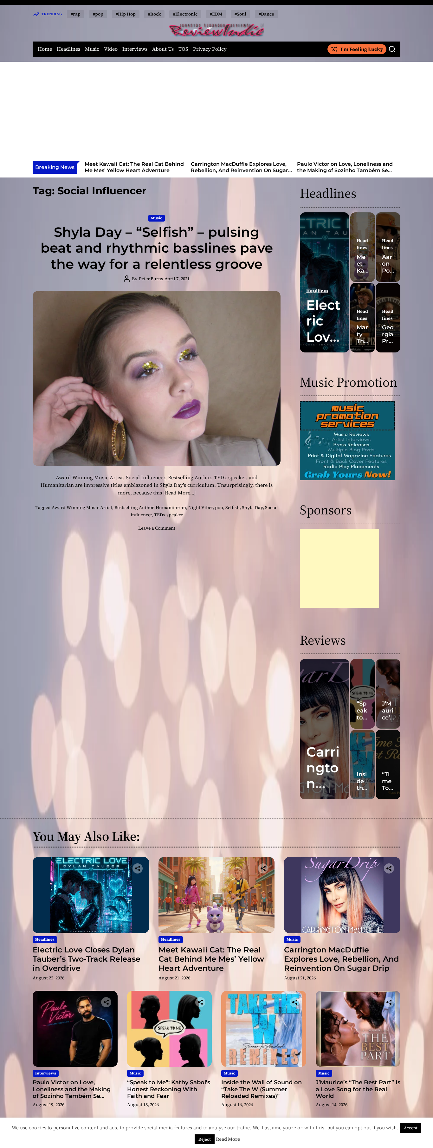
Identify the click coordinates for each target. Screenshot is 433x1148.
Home (45, 49)
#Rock (154, 14)
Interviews (134, 49)
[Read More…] (179, 492)
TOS (183, 49)
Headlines (68, 49)
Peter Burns (151, 278)
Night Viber (200, 507)
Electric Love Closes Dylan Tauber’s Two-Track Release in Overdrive (86, 959)
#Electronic (185, 14)
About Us (163, 49)
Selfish (232, 507)
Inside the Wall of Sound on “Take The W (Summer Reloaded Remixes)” (261, 1089)
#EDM (216, 14)
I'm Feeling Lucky (361, 49)
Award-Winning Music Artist (82, 507)
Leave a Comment (156, 528)
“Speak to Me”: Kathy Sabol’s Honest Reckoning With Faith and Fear (356, 167)
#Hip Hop (126, 14)
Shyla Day (252, 507)
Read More (228, 1139)
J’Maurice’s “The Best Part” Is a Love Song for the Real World (358, 1089)
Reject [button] (204, 1139)
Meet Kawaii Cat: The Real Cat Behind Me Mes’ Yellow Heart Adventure (211, 959)
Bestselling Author (133, 507)
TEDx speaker (168, 515)
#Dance (266, 14)
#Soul (240, 14)
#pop (98, 14)
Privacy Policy (210, 49)
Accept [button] (410, 1128)
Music (92, 49)
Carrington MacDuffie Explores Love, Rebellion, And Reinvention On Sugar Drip (145, 170)
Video (111, 49)
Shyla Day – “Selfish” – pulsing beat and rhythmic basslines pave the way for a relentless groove (157, 248)
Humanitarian (171, 507)
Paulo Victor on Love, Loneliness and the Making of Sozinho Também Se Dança (251, 170)
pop (219, 507)
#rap (76, 14)
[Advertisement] (216, 113)
